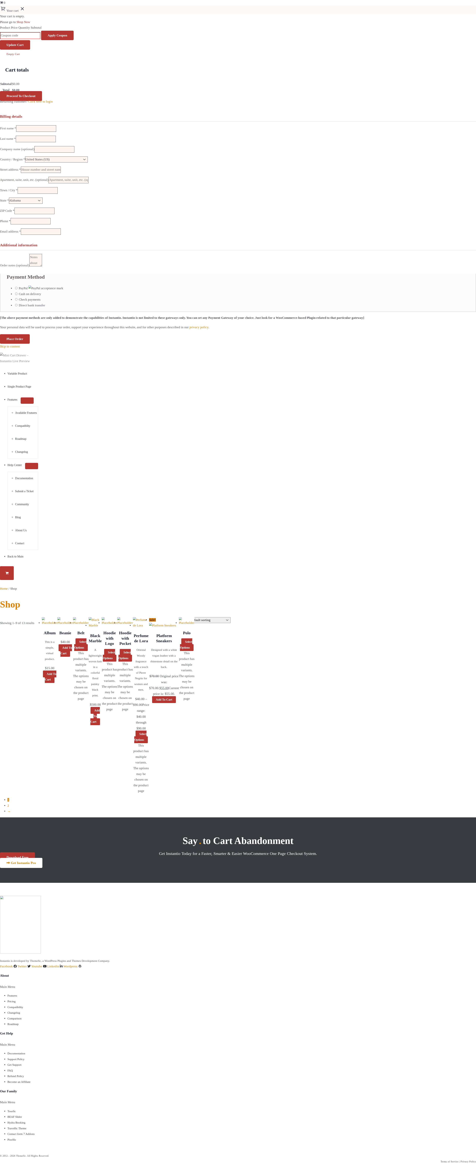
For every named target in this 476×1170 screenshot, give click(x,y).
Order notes (14, 265)
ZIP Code (7, 210)
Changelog (21, 451)
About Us (21, 530)
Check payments (30, 299)
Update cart (15, 45)
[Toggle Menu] (27, 400)
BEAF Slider (14, 1116)
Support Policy (16, 1059)
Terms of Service (450, 1161)
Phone (5, 221)
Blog (18, 517)
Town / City (9, 190)
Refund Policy (15, 1076)
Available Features (26, 412)
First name (8, 128)
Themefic (21, 1156)
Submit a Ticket (24, 491)
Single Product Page (19, 386)
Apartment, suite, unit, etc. (24, 180)
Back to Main (15, 556)
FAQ (10, 1070)
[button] (47, 987)
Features (12, 399)
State (4, 200)
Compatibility (15, 1007)
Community (22, 504)
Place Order (15, 339)
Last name (8, 139)
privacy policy (198, 327)
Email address (10, 231)
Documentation (24, 478)
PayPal (23, 288)
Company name (17, 149)
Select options (80, 644)
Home (4, 588)
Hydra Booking (16, 1122)
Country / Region (12, 159)
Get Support (14, 1064)
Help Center (14, 465)
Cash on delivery (30, 294)
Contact (19, 543)
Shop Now (23, 22)
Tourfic (11, 1111)
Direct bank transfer (32, 305)
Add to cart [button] (50, 676)
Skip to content (10, 346)
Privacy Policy (468, 1161)
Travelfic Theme (16, 1128)
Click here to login (40, 101)
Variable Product (17, 373)
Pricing (11, 1001)
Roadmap (20, 438)
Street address (10, 169)
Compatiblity (22, 425)
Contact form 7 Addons (21, 1133)
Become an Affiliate (18, 1081)
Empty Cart (13, 54)
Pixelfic (11, 1139)
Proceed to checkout (21, 96)
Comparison (14, 1018)
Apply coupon (57, 35)
